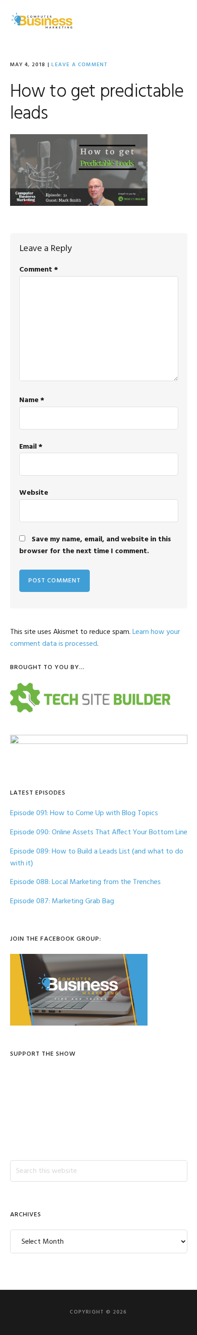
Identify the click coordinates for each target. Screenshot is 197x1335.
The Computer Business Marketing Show (42, 20)
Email (31, 447)
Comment (38, 270)
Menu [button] (175, 20)
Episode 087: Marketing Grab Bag (62, 901)
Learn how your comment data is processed (95, 638)
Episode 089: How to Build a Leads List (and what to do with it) (96, 857)
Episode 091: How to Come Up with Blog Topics (84, 813)
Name (31, 400)
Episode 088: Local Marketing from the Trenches (85, 882)
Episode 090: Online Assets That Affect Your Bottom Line (98, 832)
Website (33, 493)
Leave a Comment (79, 64)
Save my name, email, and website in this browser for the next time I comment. (95, 545)
